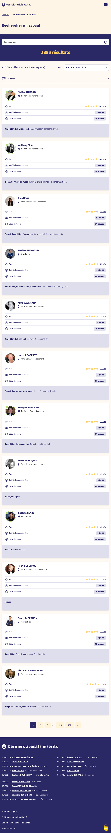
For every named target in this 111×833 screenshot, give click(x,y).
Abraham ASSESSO (21, 781)
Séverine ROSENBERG (22, 795)
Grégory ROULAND (28, 407)
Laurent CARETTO (27, 355)
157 (69, 725)
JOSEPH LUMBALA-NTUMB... (25, 799)
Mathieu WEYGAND (28, 250)
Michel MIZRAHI (74, 766)
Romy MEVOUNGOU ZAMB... (24, 786)
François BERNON (27, 618)
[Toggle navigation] (105, 4)
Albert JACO (73, 770)
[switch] (4, 67)
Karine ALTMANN (27, 302)
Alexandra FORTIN (75, 762)
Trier (59, 67)
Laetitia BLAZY (26, 512)
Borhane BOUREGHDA (22, 775)
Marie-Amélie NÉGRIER (23, 757)
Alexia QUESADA (75, 775)
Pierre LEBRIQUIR (27, 460)
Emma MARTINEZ (20, 762)
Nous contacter (9, 828)
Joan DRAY (23, 198)
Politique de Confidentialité (14, 817)
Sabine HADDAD (27, 92)
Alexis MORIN (18, 770)
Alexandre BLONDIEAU (30, 670)
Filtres (11, 78)
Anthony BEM (25, 145)
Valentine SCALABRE (21, 790)
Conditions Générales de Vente (16, 822)
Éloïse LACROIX (74, 757)
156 (60, 725)
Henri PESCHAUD (27, 565)
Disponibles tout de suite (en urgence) (26, 67)
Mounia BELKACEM (20, 766)
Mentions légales (10, 811)
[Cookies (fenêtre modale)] (106, 828)
